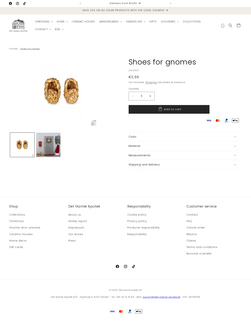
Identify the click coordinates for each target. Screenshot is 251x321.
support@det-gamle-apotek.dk (161, 297)
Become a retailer (199, 253)
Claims (191, 241)
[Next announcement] (171, 3)
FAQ (189, 221)
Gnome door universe (24, 227)
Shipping (151, 82)
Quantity (134, 88)
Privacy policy (137, 221)
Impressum (76, 227)
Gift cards (16, 247)
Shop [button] (13, 206)
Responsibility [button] (139, 206)
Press (72, 241)
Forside (13, 48)
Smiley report (77, 221)
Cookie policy (137, 215)
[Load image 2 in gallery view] (48, 145)
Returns (192, 234)
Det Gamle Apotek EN (130, 290)
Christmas (16, 221)
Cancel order (196, 227)
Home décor (18, 241)
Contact (192, 215)
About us (74, 215)
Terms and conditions (202, 247)
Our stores (75, 234)
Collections (17, 215)
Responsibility (137, 234)
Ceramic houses (21, 234)
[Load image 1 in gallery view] (22, 145)
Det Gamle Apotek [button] (84, 206)
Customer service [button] (202, 206)
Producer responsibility (143, 227)
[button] (44, 21)
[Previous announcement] (80, 3)
